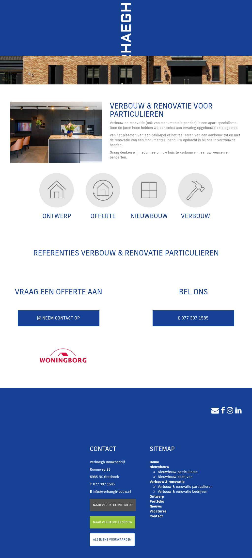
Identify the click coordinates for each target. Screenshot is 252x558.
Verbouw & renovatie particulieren (185, 486)
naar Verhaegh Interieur (113, 505)
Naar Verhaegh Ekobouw (112, 522)
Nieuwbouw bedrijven (175, 477)
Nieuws (156, 506)
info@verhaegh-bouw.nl (110, 491)
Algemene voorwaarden (112, 539)
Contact (156, 516)
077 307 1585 (194, 317)
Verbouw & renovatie (167, 481)
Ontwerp (157, 496)
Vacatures (158, 511)
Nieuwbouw (159, 467)
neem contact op (60, 317)
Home (154, 462)
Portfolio (157, 501)
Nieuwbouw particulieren (178, 472)
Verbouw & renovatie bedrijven (182, 491)
